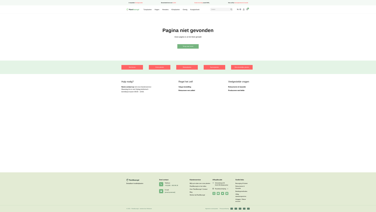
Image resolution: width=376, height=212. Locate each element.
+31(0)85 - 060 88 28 (171, 185)
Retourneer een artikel (187, 90)
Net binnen (132, 67)
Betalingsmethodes (241, 191)
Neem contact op (127, 87)
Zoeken (231, 9)
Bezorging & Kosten (241, 183)
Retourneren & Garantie (237, 87)
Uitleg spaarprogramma (240, 195)
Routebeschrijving (220, 189)
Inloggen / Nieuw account (240, 200)
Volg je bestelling (185, 87)
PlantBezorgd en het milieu (198, 186)
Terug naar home (188, 46)
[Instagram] (213, 193)
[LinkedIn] (226, 193)
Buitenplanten (187, 67)
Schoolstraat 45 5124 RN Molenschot (221, 184)
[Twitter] (222, 193)
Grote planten (159, 67)
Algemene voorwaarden (211, 208)
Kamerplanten (214, 67)
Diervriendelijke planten (242, 67)
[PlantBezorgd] (132, 9)
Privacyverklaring (224, 208)
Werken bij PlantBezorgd (197, 195)
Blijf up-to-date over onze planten (200, 183)
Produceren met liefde (236, 90)
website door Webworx (146, 208)
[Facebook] (218, 193)
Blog (191, 192)
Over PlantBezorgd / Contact (198, 189)
